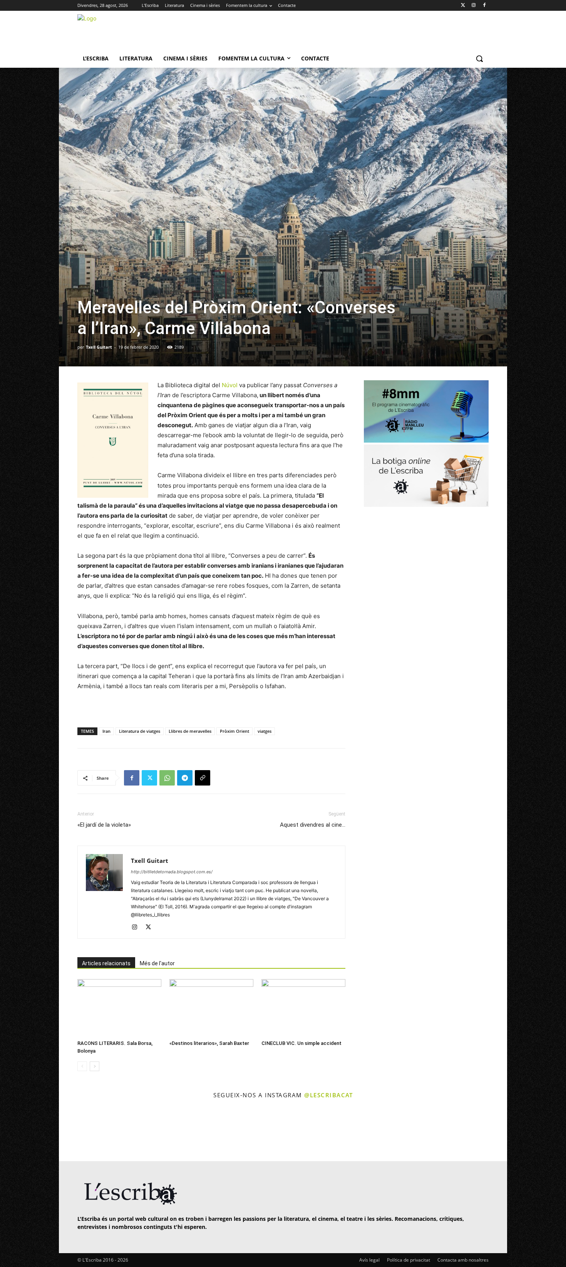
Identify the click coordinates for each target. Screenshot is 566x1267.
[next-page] (94, 1066)
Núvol (230, 385)
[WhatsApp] (167, 778)
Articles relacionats (106, 963)
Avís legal (369, 1260)
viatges (264, 731)
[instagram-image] (85, 1131)
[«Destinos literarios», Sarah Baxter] (211, 1008)
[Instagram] (473, 5)
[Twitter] (463, 5)
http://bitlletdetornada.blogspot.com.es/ (172, 871)
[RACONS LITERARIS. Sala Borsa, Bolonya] (119, 1008)
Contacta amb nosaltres (463, 1260)
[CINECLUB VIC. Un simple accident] (303, 1008)
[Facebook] (484, 5)
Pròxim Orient (234, 731)
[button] (479, 58)
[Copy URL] (202, 778)
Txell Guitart (99, 347)
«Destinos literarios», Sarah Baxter (209, 1043)
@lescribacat (328, 1095)
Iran (106, 731)
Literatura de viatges (139, 731)
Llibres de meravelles (190, 731)
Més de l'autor (157, 963)
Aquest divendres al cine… (312, 824)
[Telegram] (185, 778)
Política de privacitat (408, 1260)
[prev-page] (82, 1066)
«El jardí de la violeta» (104, 824)
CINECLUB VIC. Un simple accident (301, 1043)
